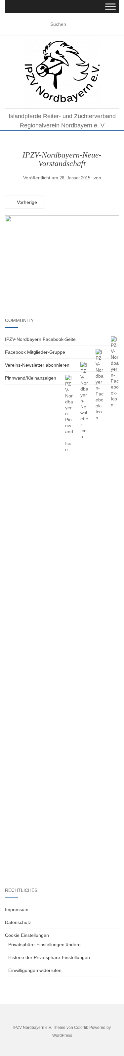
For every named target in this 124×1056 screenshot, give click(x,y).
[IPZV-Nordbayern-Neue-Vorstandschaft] (62, 252)
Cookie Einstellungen (27, 935)
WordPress (62, 1035)
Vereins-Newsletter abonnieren (37, 365)
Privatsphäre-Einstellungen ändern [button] (44, 944)
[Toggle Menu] (110, 6)
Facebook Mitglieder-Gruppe (35, 352)
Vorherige (26, 202)
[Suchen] (115, 24)
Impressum (16, 909)
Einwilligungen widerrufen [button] (35, 970)
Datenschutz (18, 922)
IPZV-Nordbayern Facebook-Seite (40, 339)
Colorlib (81, 1027)
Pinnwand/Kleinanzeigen (30, 378)
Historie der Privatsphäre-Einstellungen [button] (49, 957)
